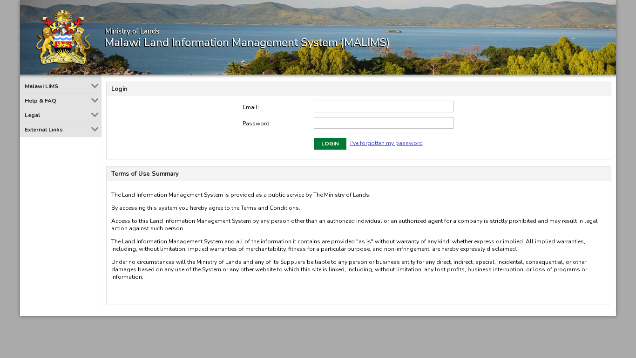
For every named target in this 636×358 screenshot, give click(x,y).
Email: (251, 107)
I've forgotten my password (386, 143)
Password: (257, 123)
